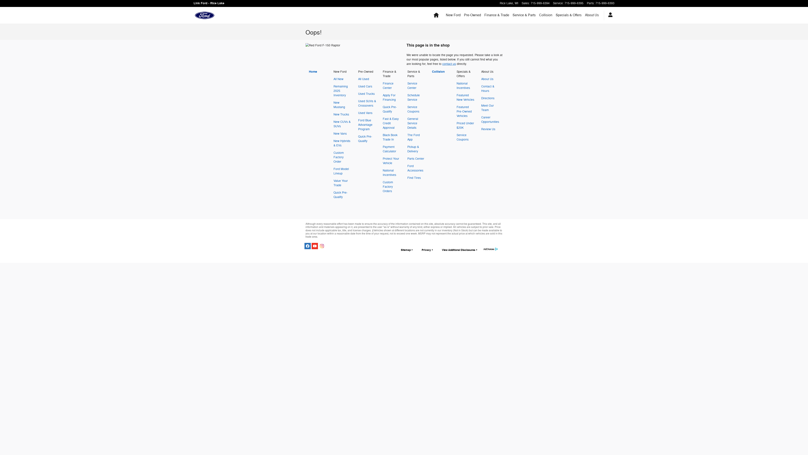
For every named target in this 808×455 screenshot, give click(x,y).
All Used (363, 79)
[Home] (205, 15)
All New (338, 79)
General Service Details (412, 123)
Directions (487, 98)
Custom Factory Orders (388, 187)
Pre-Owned (472, 15)
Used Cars (365, 86)
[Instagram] (322, 246)
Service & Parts (524, 15)
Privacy (426, 250)
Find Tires (414, 178)
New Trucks (341, 114)
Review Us (488, 129)
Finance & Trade (496, 15)
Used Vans (365, 113)
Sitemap (406, 250)
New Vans (340, 133)
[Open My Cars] (609, 15)
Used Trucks (366, 94)
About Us (592, 15)
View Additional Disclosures (458, 250)
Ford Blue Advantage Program (365, 125)
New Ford (453, 15)
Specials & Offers (569, 15)
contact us (449, 64)
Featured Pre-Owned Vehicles (464, 111)
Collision (545, 15)
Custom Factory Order (339, 157)
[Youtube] (315, 246)
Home (313, 72)
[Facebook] (307, 246)
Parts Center (415, 159)
